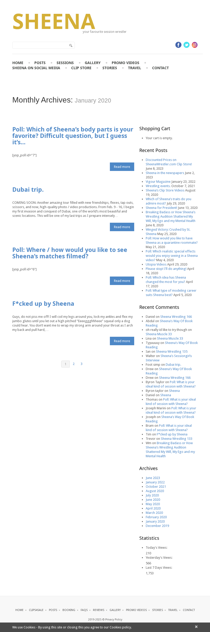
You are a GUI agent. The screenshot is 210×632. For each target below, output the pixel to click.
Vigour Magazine (158, 182)
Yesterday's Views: (159, 557)
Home (17, 62)
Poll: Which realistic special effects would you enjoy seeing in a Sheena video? (172, 255)
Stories (109, 67)
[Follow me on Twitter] (186, 45)
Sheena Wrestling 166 (176, 317)
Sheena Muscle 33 (159, 334)
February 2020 (156, 517)
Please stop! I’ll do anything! (166, 269)
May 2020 (153, 504)
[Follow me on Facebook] (178, 45)
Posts (40, 62)
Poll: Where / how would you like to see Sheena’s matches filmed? (69, 253)
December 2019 (157, 526)
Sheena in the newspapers (165, 173)
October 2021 (156, 486)
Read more (122, 167)
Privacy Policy (113, 619)
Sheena (53, 20)
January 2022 (155, 482)
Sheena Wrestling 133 (176, 439)
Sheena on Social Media (36, 67)
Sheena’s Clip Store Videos (165, 190)
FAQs (84, 610)
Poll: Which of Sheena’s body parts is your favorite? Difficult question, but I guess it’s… (72, 135)
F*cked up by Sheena (43, 303)
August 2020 (155, 491)
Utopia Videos (156, 264)
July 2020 (152, 495)
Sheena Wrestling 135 (171, 351)
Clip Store (81, 67)
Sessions (65, 62)
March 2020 (154, 513)
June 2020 (153, 500)
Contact (160, 67)
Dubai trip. (28, 189)
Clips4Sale (36, 610)
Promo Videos (125, 62)
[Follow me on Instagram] (195, 45)
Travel (134, 67)
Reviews (98, 610)
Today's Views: (157, 547)
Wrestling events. (158, 186)
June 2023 (153, 478)
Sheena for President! (161, 208)
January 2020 (155, 521)
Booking (68, 610)
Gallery (93, 62)
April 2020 (153, 508)
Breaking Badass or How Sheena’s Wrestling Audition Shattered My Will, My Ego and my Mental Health (170, 216)
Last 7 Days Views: (159, 567)
